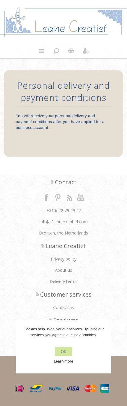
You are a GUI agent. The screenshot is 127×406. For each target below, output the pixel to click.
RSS (69, 197)
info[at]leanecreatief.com (64, 221)
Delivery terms (63, 281)
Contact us (63, 307)
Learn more (63, 361)
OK (63, 351)
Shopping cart (71, 50)
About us (63, 270)
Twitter (58, 197)
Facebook (46, 197)
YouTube (81, 197)
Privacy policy (63, 259)
